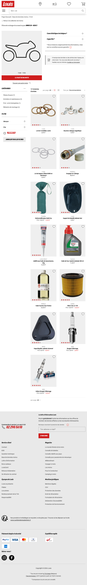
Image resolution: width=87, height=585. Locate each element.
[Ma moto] (54, 4)
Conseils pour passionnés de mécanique (58, 457)
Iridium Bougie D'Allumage (43, 391)
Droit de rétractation (51, 494)
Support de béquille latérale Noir (72, 218)
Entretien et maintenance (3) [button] (12, 99)
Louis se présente (7, 484)
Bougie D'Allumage (72, 348)
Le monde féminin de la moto (54, 447)
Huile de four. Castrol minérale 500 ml (72, 261)
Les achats (5, 490)
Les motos (48, 467)
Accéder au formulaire (73, 62)
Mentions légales (50, 484)
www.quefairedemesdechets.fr (21, 520)
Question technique (8, 454)
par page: (46, 90)
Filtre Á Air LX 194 (72, 305)
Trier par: (66, 90)
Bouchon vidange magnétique (72, 131)
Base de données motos (9, 457)
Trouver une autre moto (20, 83)
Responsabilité (6, 497)
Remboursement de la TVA (10, 494)
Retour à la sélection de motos (13, 21)
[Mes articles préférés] (69, 4)
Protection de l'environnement (55, 504)
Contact (4, 447)
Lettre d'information (8, 460)
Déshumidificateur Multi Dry (43, 218)
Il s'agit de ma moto (22, 78)
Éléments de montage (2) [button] (11, 107)
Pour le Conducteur (51, 471)
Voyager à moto (50, 464)
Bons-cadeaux (6, 464)
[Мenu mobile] (4, 10)
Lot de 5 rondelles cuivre (43, 131)
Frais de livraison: (31, 576)
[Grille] (54, 90)
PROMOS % (11, 133)
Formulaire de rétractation (53, 497)
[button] (83, 10)
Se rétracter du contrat (9, 474)
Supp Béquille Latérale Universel (43, 348)
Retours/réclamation (8, 471)
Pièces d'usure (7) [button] (9, 95)
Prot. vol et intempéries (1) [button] (12, 103)
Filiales (4, 487)
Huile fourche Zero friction (43, 305)
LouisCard (5, 467)
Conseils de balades (51, 450)
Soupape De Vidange (72, 173)
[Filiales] (40, 4)
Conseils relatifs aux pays (53, 454)
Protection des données (53, 490)
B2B (3, 450)
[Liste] (58, 90)
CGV (46, 487)
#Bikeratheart (49, 460)
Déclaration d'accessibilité (53, 501)
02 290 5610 (14, 427)
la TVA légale (47, 573)
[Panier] (83, 4)
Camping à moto (50, 474)
